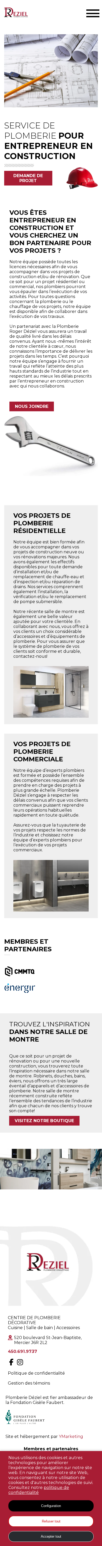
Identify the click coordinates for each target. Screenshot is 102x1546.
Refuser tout (51, 1521)
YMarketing (71, 1436)
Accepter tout (51, 1536)
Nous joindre (31, 406)
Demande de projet (28, 178)
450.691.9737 (22, 1351)
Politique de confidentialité (36, 1373)
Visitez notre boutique (44, 1120)
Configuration (51, 1506)
